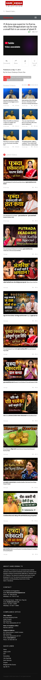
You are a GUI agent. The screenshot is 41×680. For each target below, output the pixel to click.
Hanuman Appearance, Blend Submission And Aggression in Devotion (10, 102)
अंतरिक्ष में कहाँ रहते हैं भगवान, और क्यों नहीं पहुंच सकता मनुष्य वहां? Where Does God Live (20, 282)
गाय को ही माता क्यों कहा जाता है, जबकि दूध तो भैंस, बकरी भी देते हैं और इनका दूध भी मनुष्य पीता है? (20, 515)
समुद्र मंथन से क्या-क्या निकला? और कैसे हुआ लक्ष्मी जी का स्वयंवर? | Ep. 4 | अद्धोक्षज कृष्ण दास (20, 315)
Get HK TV (6, 667)
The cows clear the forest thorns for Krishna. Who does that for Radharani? (29, 122)
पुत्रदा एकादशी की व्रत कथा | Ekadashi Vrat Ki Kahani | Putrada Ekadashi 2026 (20, 382)
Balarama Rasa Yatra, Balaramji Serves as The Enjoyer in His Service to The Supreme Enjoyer (30, 102)
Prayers (5, 662)
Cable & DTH (6, 652)
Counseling (6, 656)
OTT (4, 654)
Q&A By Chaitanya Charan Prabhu (21, 77)
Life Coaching (7, 658)
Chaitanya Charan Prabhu (15, 80)
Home (5, 649)
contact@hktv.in (11, 638)
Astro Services (7, 660)
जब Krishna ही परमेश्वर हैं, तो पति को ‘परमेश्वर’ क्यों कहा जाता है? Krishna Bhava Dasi (20, 415)
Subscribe (8, 17)
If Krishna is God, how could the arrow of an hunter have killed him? (11, 143)
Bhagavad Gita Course (9, 664)
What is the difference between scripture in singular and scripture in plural (11, 122)
